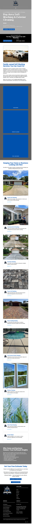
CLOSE (30, 235)
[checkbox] (2, 269)
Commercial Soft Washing (7, 270)
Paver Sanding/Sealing (7, 273)
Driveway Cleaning (6, 271)
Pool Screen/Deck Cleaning (7, 274)
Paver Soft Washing (6, 272)
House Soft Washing (6, 269)
